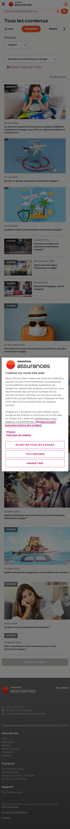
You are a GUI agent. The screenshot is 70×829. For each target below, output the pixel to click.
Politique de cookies (18, 435)
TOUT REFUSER (35, 454)
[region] (35, 414)
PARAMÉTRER (35, 463)
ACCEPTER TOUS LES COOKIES (34, 444)
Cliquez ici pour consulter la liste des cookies (30, 423)
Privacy (10, 431)
